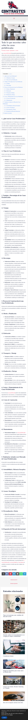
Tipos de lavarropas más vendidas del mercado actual (13, 615)
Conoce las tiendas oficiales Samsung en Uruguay (13, 687)
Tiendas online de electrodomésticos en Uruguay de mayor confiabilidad (13, 635)
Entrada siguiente (14, 583)
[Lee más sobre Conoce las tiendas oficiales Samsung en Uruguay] (14, 680)
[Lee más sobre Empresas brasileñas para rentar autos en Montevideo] (14, 664)
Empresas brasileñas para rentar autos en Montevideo (13, 671)
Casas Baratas (21, 562)
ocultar (10, 73)
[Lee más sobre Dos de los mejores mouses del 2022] (14, 696)
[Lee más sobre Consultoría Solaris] (14, 647)
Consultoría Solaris (8, 656)
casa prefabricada (11, 392)
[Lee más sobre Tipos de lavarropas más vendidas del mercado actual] (14, 603)
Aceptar (4, 717)
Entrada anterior (14, 579)
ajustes (11, 714)
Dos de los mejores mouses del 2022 (13, 702)
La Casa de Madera (13, 562)
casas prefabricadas (7, 53)
